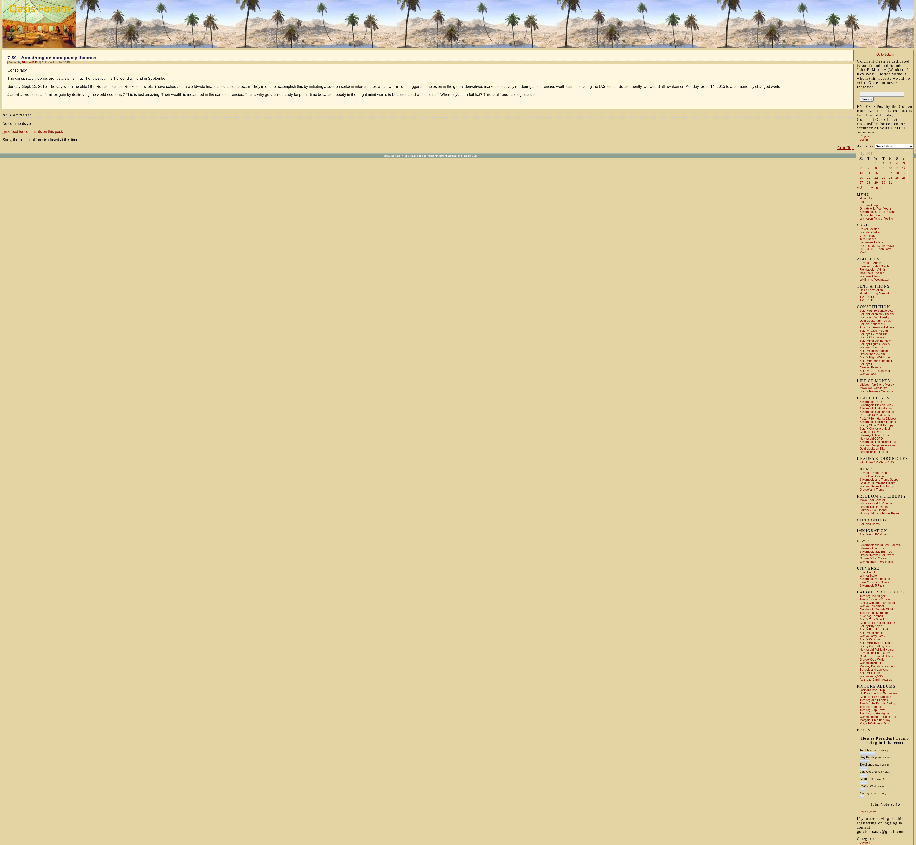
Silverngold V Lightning (875, 579)
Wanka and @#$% (872, 676)
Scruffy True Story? (872, 619)
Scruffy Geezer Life (872, 633)
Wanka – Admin (870, 276)
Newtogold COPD (871, 438)
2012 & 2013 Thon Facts (875, 249)
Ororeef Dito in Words (874, 507)
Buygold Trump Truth (873, 473)
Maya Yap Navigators (873, 388)
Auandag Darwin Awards (876, 679)
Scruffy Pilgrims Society (875, 344)
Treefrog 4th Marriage (874, 612)
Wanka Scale (868, 575)
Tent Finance (868, 239)
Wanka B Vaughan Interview (878, 445)
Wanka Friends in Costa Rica (878, 717)
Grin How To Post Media (875, 208)
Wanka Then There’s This (876, 561)
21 (868, 177)
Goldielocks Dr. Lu (871, 432)
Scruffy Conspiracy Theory (877, 314)
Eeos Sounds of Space (874, 582)
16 (883, 173)
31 (890, 182)
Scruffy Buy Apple (871, 626)
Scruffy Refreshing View (875, 340)
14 (868, 173)
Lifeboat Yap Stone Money (877, 384)
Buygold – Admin (871, 263)
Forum (864, 202)
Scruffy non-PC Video (874, 534)
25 (897, 177)
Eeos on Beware (870, 367)
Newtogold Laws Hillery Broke (879, 513)
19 (904, 173)
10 (890, 168)
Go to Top (845, 148)
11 (897, 168)
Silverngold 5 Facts (872, 585)
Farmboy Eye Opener (873, 510)
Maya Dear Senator (872, 500)
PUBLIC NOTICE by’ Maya (877, 245)
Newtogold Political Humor (877, 649)
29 (876, 182)
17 (890, 173)
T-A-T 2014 (867, 297)
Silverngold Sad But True (876, 551)
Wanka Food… (869, 374)
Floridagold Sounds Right (876, 609)
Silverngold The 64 (872, 402)
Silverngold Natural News (876, 408)
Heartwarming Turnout (874, 293)
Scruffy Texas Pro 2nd (874, 330)
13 (861, 173)
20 (861, 177)
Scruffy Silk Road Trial (874, 334)
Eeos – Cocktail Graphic (875, 266)
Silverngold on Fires (873, 548)
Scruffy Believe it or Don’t (876, 643)
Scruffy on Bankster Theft (876, 360)
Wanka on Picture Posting (876, 218)
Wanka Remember (872, 606)
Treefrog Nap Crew (872, 710)
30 (883, 182)
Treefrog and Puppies (874, 700)
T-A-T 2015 (867, 300)
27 (861, 182)
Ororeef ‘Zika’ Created (874, 558)
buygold (865, 842)
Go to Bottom (885, 54)
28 (868, 182)
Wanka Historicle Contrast (876, 503)
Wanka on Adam (870, 663)
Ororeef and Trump (872, 489)
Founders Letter (870, 232)
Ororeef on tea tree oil (874, 452)
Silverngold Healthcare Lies (878, 442)
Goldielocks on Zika (872, 448)
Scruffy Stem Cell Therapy (876, 425)
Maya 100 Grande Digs (875, 723)
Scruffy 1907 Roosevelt (875, 371)
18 (897, 173)
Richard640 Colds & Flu (875, 415)
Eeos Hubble (868, 572)
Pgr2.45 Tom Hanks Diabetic (878, 418)
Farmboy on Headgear (874, 713)
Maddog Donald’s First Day (877, 666)
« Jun (862, 187)
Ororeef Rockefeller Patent (877, 555)
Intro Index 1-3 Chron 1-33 (877, 462)
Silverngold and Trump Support (880, 479)
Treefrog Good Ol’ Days (875, 599)
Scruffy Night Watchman (875, 357)
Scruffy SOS (867, 364)
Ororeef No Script (871, 215)
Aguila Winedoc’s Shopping (878, 602)
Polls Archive (868, 812)
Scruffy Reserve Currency (876, 391)
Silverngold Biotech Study (876, 405)
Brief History (867, 235)
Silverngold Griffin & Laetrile (878, 422)
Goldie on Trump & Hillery (876, 656)
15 (876, 173)
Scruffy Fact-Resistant (874, 629)
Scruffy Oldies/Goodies (874, 350)
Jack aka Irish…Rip (872, 690)
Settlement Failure (871, 242)
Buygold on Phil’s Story (875, 653)
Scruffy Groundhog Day (875, 646)
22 (876, 177)
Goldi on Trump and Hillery (877, 483)
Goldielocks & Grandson (875, 696)
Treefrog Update (870, 707)
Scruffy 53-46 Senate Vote (876, 310)
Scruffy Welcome (870, 639)
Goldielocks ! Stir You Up (876, 320)
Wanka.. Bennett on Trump (877, 486)
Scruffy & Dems (870, 524)
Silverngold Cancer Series (877, 412)
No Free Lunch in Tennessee (878, 693)
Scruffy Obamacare (872, 337)
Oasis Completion (871, 290)
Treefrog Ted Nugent (873, 596)
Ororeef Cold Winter (872, 659)
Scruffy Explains (870, 673)
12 (904, 168)
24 (890, 177)
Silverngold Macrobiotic (875, 435)
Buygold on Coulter (872, 476)
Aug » (876, 187)
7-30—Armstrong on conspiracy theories (51, 57)
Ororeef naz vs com (872, 354)
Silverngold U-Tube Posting (877, 212)
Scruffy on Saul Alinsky (874, 317)
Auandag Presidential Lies (877, 327)
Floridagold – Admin (873, 269)
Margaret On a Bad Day (875, 720)
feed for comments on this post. (32, 132)
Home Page (867, 198)
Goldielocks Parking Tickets (877, 623)
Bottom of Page (870, 205)
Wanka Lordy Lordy (872, 636)
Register (865, 136)
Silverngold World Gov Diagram (880, 545)
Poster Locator (869, 229)
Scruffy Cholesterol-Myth (875, 428)
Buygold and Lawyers (874, 669)
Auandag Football (871, 616)
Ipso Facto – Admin (872, 273)
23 (883, 177)
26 (904, 177)
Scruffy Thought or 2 (873, 324)
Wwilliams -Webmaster (874, 279)
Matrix (864, 252)
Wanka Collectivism (872, 347)
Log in (864, 139)
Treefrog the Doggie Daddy (877, 703)
